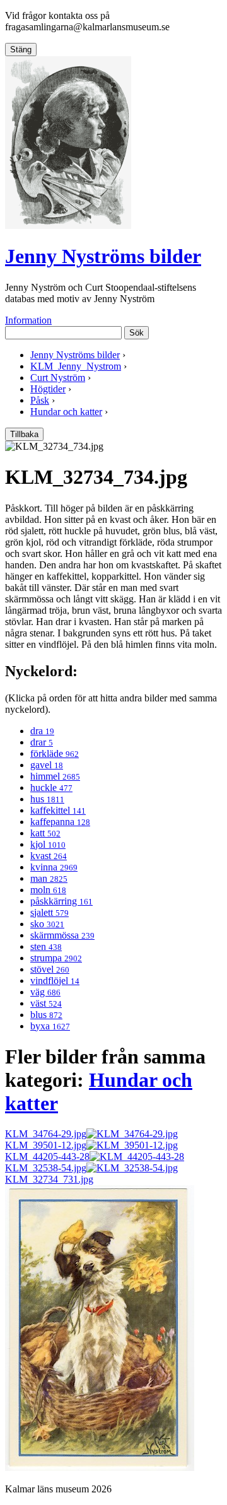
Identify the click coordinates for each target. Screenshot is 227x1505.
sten (46, 946)
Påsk (39, 400)
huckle (51, 787)
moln (48, 889)
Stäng (21, 49)
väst (46, 1003)
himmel (55, 776)
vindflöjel (54, 980)
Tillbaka (24, 434)
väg (45, 992)
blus (46, 1014)
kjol (48, 844)
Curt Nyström (57, 377)
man (48, 878)
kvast (48, 855)
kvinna (54, 867)
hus (47, 798)
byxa (50, 1026)
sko (47, 923)
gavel (46, 764)
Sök (136, 332)
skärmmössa (62, 935)
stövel (49, 969)
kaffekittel (58, 810)
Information (28, 320)
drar (41, 742)
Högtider (48, 389)
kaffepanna (60, 821)
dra (42, 730)
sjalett (49, 912)
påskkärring (61, 901)
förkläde (54, 753)
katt (45, 833)
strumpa (56, 957)
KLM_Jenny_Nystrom (75, 366)
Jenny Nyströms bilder (103, 256)
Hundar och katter (66, 411)
